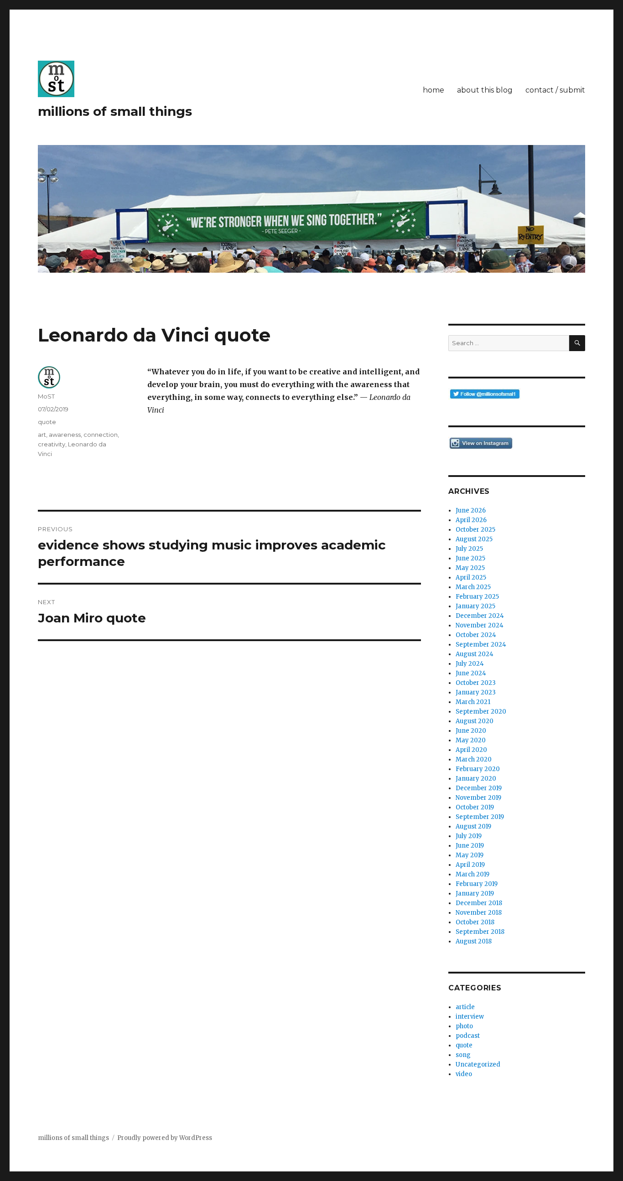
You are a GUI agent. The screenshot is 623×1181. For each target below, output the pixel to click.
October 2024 (476, 635)
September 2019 (480, 817)
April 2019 (470, 865)
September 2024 (481, 644)
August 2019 (473, 826)
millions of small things (115, 111)
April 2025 (471, 577)
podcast (468, 1036)
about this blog (485, 90)
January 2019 (475, 893)
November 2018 (479, 913)
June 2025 (470, 558)
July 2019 (469, 836)
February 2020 (478, 769)
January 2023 (476, 692)
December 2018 (479, 903)
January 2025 (475, 606)
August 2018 (474, 941)
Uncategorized (478, 1064)
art (42, 434)
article (465, 1007)
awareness (65, 434)
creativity (51, 444)
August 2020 (474, 721)
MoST (46, 396)
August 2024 (474, 654)
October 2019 (475, 807)
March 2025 (473, 587)
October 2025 (475, 530)
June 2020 (471, 731)
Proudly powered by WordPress (164, 1138)
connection (100, 434)
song (463, 1055)
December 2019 (479, 788)
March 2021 (473, 702)
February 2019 (477, 884)
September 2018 (480, 932)
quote (47, 421)
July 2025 (469, 549)
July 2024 (470, 664)
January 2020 (476, 778)
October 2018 (475, 922)
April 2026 (471, 520)
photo (464, 1026)
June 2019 (470, 845)
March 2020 (474, 759)
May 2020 (471, 740)
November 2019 (478, 798)
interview (470, 1016)
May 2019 (469, 855)
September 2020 (481, 711)
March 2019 (472, 874)
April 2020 (471, 750)
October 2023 (476, 683)
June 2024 (471, 673)
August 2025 (474, 539)
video (464, 1074)
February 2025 (477, 597)
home (433, 90)
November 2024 (480, 625)
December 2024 (480, 616)
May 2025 (470, 568)
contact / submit (555, 90)
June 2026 (471, 510)
